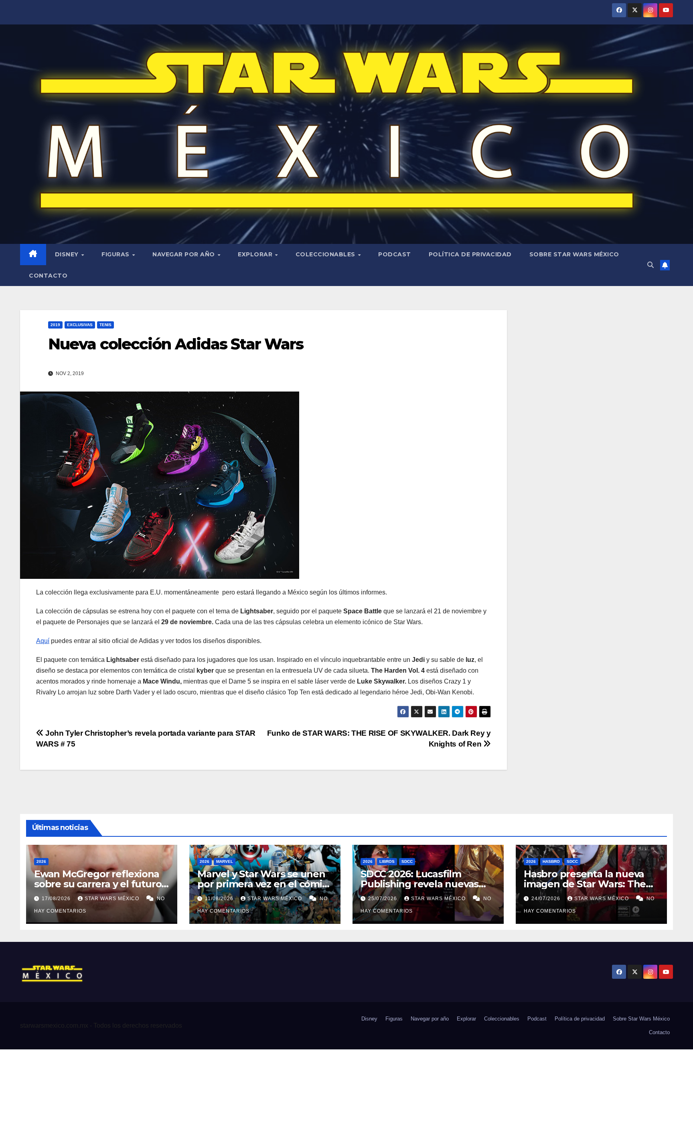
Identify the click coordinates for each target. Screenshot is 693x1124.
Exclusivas (80, 325)
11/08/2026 (220, 898)
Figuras (116, 254)
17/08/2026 (57, 898)
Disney (68, 254)
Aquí (42, 640)
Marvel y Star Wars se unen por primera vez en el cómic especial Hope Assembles (262, 884)
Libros (387, 861)
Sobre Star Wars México (574, 254)
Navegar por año (184, 254)
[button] (650, 265)
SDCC (407, 861)
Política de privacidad (470, 254)
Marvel (224, 861)
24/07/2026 (546, 898)
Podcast (394, 254)
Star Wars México (113, 898)
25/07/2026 (383, 898)
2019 (55, 325)
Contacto (48, 275)
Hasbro (551, 861)
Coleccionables (326, 254)
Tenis (105, 325)
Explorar (256, 254)
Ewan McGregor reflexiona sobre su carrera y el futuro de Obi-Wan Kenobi (97, 884)
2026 (41, 861)
